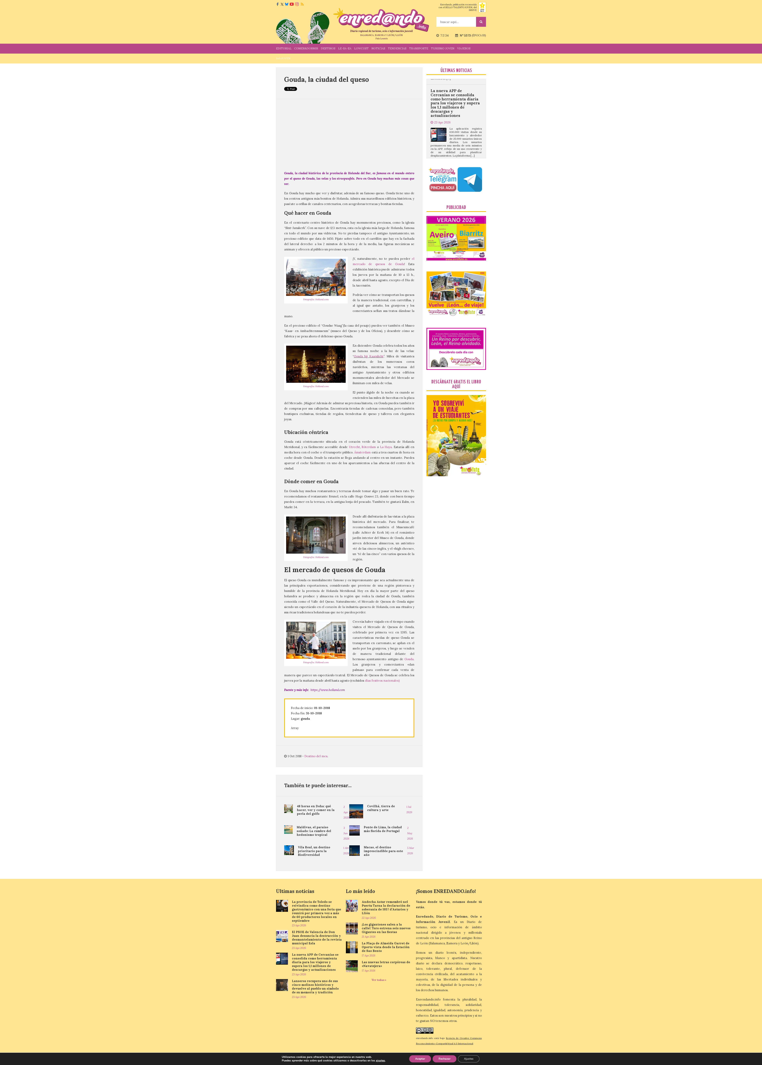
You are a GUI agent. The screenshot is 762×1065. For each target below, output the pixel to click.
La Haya (386, 447)
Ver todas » (378, 980)
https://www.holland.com (328, 690)
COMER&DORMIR (306, 48)
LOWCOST (361, 48)
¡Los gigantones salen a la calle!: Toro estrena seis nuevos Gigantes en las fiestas (386, 928)
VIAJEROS (463, 48)
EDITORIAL (284, 48)
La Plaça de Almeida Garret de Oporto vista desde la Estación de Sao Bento (386, 947)
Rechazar (444, 1059)
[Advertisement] (349, 135)
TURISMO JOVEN (442, 48)
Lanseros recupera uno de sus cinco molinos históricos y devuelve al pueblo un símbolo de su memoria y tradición (455, 103)
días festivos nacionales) (382, 680)
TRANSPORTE (418, 48)
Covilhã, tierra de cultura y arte (381, 808)
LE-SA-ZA (344, 48)
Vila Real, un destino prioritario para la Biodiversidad (314, 851)
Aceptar (420, 1059)
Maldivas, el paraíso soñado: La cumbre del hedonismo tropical (314, 831)
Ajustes (468, 1059)
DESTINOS (328, 48)
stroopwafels (345, 178)
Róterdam (369, 447)
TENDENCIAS (397, 48)
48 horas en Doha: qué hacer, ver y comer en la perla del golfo (316, 810)
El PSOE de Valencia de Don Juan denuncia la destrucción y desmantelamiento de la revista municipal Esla (317, 937)
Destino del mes (315, 756)
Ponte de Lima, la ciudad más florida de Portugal (383, 829)
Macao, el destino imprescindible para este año (383, 851)
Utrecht (354, 447)
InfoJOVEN (283, 58)
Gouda (409, 659)
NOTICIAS (378, 48)
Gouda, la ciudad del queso (326, 79)
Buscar (481, 22)
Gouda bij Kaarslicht (369, 356)
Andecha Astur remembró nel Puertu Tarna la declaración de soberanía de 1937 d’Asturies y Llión (386, 907)
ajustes (380, 1060)
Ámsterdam (362, 452)
